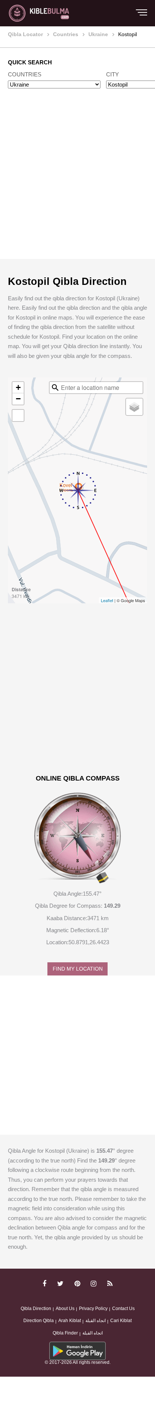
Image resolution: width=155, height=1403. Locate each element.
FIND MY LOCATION (78, 969)
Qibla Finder (65, 1333)
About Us (65, 1308)
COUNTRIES (24, 74)
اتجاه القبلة (95, 1320)
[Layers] (134, 407)
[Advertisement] (77, 181)
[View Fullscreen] (18, 415)
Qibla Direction (36, 1308)
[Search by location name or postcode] (55, 387)
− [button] (18, 398)
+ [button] (18, 387)
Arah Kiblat (69, 1320)
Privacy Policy (93, 1308)
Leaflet (107, 600)
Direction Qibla (38, 1320)
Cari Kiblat (121, 1320)
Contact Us (123, 1308)
